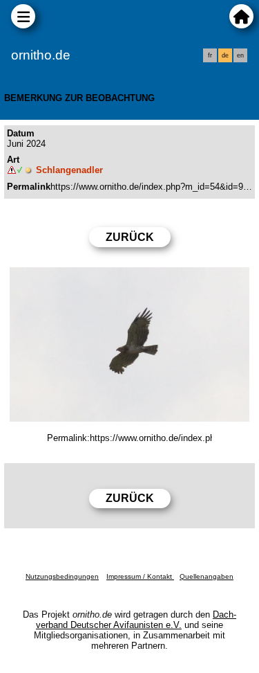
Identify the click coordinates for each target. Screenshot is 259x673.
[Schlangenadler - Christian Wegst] (129, 344)
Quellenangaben (206, 576)
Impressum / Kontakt (140, 576)
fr (210, 55)
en (240, 55)
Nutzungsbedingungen (62, 576)
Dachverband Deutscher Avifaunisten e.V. (136, 619)
